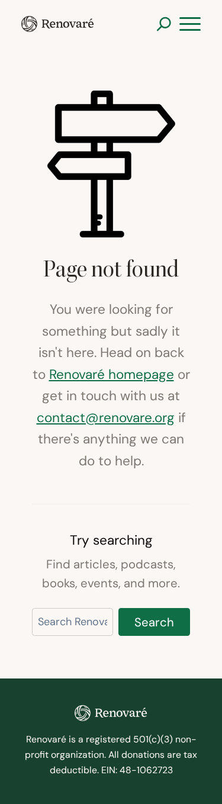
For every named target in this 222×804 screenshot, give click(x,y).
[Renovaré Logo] (57, 24)
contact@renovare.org (106, 417)
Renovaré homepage (111, 374)
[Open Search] (164, 24)
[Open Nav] (190, 24)
